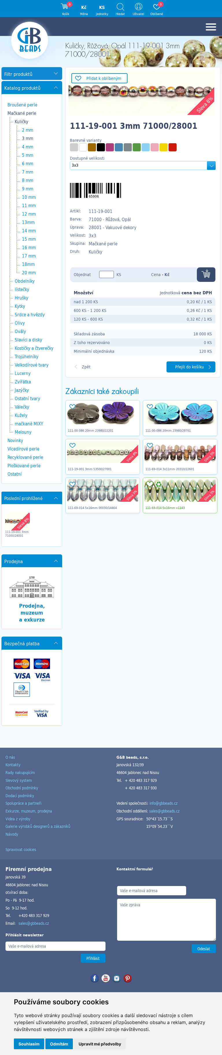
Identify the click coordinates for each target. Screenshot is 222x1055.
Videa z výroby (17, 819)
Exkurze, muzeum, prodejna (28, 811)
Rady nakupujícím (20, 772)
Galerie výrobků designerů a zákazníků (37, 826)
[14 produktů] (146, 147)
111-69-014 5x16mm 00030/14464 (92, 508)
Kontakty (13, 765)
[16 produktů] (173, 147)
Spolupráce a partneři (23, 803)
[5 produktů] (128, 147)
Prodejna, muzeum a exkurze (32, 612)
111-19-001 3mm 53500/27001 (90, 469)
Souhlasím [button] (29, 1043)
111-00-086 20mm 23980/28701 (168, 430)
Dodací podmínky (19, 796)
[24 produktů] (92, 147)
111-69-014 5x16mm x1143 (165, 508)
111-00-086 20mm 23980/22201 (90, 430)
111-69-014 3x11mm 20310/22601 (169, 469)
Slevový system (18, 780)
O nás (10, 757)
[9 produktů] (101, 147)
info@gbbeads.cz (163, 803)
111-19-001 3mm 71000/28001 (17, 534)
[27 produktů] (74, 147)
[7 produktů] (110, 147)
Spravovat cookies (20, 849)
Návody (11, 834)
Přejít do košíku (189, 367)
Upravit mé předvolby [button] (100, 1043)
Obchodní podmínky (21, 788)
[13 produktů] (137, 147)
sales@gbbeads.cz (164, 811)
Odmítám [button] (59, 1043)
